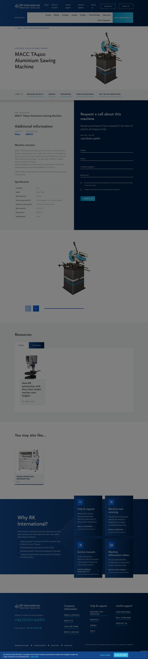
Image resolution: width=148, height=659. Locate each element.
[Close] (144, 655)
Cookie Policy (34, 657)
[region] (74, 655)
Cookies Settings (105, 655)
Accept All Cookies (121, 655)
